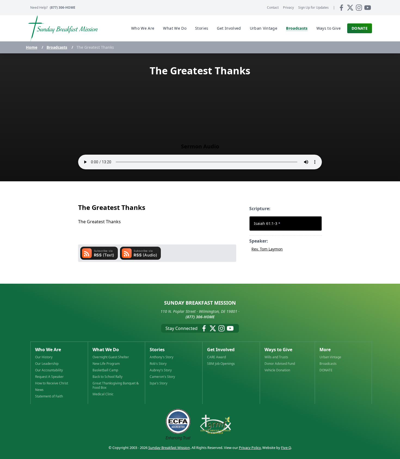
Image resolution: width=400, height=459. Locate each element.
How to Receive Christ (51, 383)
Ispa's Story (158, 383)
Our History (44, 357)
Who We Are (48, 350)
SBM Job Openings (221, 364)
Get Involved (221, 350)
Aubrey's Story (161, 370)
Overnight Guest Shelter (111, 357)
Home (31, 47)
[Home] (63, 28)
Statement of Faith (49, 396)
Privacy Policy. (250, 447)
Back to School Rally (107, 377)
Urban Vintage (330, 357)
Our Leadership (47, 364)
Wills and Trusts (276, 357)
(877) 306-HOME (62, 7)
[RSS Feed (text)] (99, 253)
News (39, 390)
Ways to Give (278, 350)
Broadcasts (57, 47)
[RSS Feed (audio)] (140, 253)
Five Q (286, 447)
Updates (313, 7)
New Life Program (106, 364)
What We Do (106, 350)
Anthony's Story (161, 357)
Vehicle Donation (277, 370)
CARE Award (216, 357)
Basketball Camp (105, 370)
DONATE (326, 370)
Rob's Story (158, 364)
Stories (157, 350)
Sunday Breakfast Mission (169, 447)
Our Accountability (49, 370)
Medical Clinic (103, 394)
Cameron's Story (162, 377)
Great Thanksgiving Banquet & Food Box (116, 385)
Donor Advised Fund (279, 364)
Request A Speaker (49, 377)
